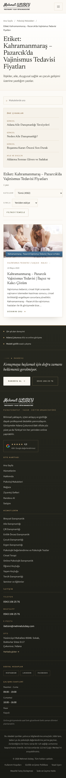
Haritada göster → (11, 651)
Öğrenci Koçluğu (11, 566)
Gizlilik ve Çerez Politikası (36, 764)
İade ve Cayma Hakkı (46, 770)
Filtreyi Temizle (16, 212)
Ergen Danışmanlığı (13, 545)
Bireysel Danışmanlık (13, 518)
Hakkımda (8, 476)
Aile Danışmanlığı (12, 524)
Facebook (43, 673)
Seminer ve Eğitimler (13, 582)
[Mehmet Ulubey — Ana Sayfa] (17, 6)
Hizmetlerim (9, 471)
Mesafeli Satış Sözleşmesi (21, 770)
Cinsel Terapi (9, 555)
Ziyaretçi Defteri (11, 492)
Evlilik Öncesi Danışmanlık (16, 534)
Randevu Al (17, 381)
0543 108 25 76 (45, 381)
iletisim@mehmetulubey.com (18, 626)
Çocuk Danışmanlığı (13, 539)
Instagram (11, 673)
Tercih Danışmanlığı (13, 576)
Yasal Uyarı (57, 764)
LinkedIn (27, 673)
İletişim (7, 503)
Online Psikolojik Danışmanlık (18, 560)
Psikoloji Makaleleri (25, 20)
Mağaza (7, 487)
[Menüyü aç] (58, 6)
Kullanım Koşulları (13, 764)
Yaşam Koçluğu (11, 571)
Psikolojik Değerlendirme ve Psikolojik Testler (26, 550)
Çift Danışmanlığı (11, 529)
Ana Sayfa (8, 20)
